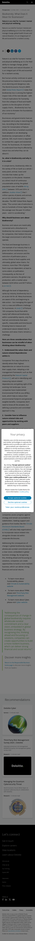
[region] (17, 470)
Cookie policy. (24, 492)
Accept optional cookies (17, 498)
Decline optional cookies (17, 502)
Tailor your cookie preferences (17, 507)
